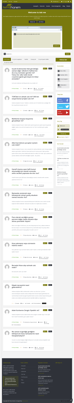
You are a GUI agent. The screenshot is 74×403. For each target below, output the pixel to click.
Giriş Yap (23, 374)
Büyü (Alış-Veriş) (27, 235)
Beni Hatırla (62, 137)
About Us (32, 21)
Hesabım (5, 1)
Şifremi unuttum (65, 129)
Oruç (25, 88)
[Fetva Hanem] (11, 6)
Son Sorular (7, 59)
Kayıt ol (66, 137)
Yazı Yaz (10, 1)
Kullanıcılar (23, 371)
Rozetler (15, 1)
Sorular (48, 6)
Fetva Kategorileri (56, 6)
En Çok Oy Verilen (8, 62)
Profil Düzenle (24, 377)
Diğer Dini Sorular (28, 161)
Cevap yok (33, 59)
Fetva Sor (42, 6)
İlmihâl (25, 110)
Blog (64, 6)
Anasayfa (35, 6)
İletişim (68, 6)
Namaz (26, 185)
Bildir (50, 68)
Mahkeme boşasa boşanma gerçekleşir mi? (62, 173)
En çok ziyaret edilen (44, 59)
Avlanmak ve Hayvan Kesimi (30, 322)
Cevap (42, 110)
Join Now (41, 21)
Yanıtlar (26, 59)
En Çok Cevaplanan (17, 59)
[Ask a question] (71, 400)
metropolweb (25, 401)
